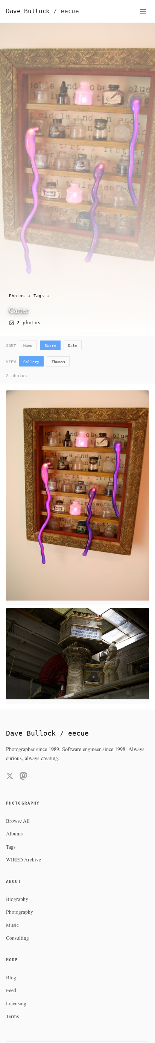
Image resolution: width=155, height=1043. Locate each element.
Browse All (18, 820)
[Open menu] (143, 11)
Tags (38, 295)
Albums (14, 833)
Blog (11, 977)
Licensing (16, 1003)
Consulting (17, 938)
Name (27, 345)
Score (50, 345)
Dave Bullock (42, 11)
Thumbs (58, 361)
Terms (12, 1016)
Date (72, 345)
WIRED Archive (23, 859)
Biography (17, 899)
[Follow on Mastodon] (23, 777)
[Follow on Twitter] (10, 777)
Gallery (31, 361)
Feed (11, 990)
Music (12, 925)
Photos (17, 295)
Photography (19, 912)
